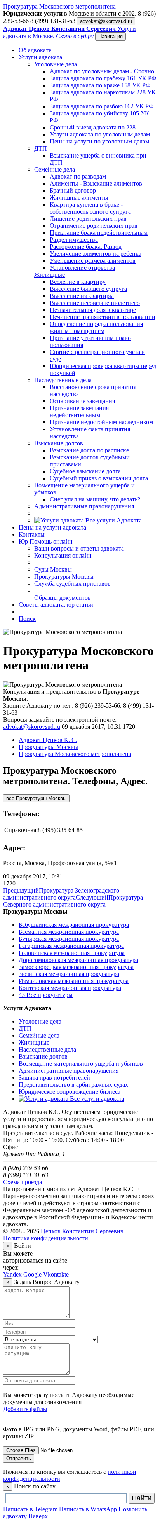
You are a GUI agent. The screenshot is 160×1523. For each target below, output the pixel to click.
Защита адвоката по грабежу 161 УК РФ (103, 78)
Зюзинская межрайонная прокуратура (69, 973)
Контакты (32, 534)
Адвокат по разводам (78, 176)
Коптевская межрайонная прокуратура (70, 988)
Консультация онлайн (63, 555)
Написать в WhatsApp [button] (88, 1509)
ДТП (40, 148)
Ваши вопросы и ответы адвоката (79, 548)
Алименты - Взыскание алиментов (96, 183)
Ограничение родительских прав (93, 225)
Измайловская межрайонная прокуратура (74, 981)
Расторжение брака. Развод (86, 246)
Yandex (12, 1274)
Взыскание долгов (58, 443)
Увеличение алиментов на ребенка (95, 253)
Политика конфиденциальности (45, 1238)
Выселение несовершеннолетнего (95, 302)
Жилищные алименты (79, 197)
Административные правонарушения (84, 506)
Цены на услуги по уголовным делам (99, 141)
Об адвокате (35, 50)
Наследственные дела (63, 380)
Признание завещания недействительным (79, 411)
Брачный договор (73, 190)
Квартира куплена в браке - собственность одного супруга (90, 208)
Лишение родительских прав (88, 218)
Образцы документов (62, 597)
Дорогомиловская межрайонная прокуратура (78, 959)
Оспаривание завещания (82, 401)
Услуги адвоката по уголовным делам (100, 134)
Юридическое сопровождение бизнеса (69, 1091)
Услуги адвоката (40, 57)
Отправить (18, 1458)
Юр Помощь (46, 541)
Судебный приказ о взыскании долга (99, 478)
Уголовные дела (55, 64)
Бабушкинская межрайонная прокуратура (74, 924)
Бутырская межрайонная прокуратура (69, 938)
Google (32, 1274)
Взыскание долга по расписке (89, 450)
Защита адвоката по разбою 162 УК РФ (102, 106)
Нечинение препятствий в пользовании (102, 316)
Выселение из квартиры (82, 295)
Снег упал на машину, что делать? (95, 499)
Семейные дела (54, 169)
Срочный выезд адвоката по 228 (93, 127)
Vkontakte (56, 1274)
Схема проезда (22, 1182)
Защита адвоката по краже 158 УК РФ (100, 85)
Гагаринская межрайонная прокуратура (71, 945)
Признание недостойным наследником (101, 422)
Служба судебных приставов (72, 583)
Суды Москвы (53, 569)
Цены (52, 527)
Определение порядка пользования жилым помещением (96, 327)
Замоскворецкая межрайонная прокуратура (76, 966)
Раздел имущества (74, 239)
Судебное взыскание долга (85, 471)
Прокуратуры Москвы (64, 576)
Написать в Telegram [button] (30, 1509)
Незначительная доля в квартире (93, 309)
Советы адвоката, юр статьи (56, 604)
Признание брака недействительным (99, 232)
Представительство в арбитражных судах (73, 1084)
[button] (38, 1516)
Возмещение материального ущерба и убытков (81, 1063)
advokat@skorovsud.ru (106, 21)
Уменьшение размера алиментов (93, 260)
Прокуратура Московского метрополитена (59, 6)
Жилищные (49, 274)
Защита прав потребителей (54, 1077)
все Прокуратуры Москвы (36, 798)
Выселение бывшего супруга (88, 288)
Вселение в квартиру (78, 281)
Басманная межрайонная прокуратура (69, 931)
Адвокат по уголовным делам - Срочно (102, 71)
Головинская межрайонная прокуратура (72, 952)
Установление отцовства (82, 267)
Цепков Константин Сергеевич (82, 1231)
